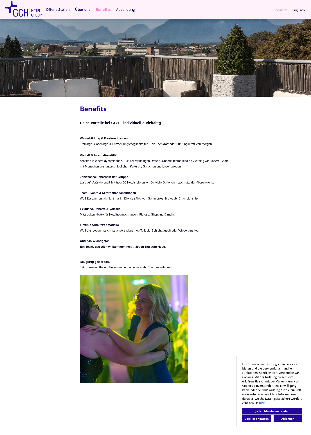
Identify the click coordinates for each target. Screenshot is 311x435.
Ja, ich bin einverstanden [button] (272, 411)
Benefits (103, 9)
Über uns (82, 9)
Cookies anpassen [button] (257, 418)
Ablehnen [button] (287, 418)
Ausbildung (125, 9)
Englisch (298, 10)
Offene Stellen (58, 9)
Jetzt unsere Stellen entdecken (106, 267)
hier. (262, 403)
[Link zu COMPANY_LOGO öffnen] (23, 9)
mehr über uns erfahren (156, 267)
